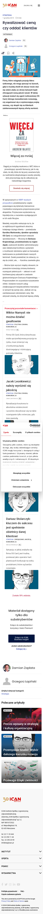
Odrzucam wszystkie (21, 487)
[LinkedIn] (14, 884)
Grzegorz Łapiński (24, 681)
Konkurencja (11, 327)
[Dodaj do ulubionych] (8, 53)
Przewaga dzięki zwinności (20, 780)
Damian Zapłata (23, 668)
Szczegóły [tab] (17, 432)
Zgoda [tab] (6, 432)
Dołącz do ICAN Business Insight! (21, 638)
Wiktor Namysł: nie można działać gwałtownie (18, 317)
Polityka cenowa (21, 324)
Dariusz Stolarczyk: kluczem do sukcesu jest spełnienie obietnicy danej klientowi (19, 527)
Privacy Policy (6, 901)
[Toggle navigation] (39, 5)
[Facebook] (2, 884)
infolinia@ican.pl (7, 843)
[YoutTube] (18, 884)
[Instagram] (10, 884)
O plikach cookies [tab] (32, 432)
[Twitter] (6, 884)
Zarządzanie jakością (22, 539)
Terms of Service (19, 901)
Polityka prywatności (9, 891)
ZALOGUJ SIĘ (28, 5)
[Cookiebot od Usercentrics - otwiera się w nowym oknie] (30, 425)
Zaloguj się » (21, 649)
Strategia (9, 324)
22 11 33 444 (9, 834)
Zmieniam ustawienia (20, 480)
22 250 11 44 (9, 837)
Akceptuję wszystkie (21, 473)
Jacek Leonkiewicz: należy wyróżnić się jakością (18, 385)
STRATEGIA (7, 15)
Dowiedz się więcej (21, 188)
